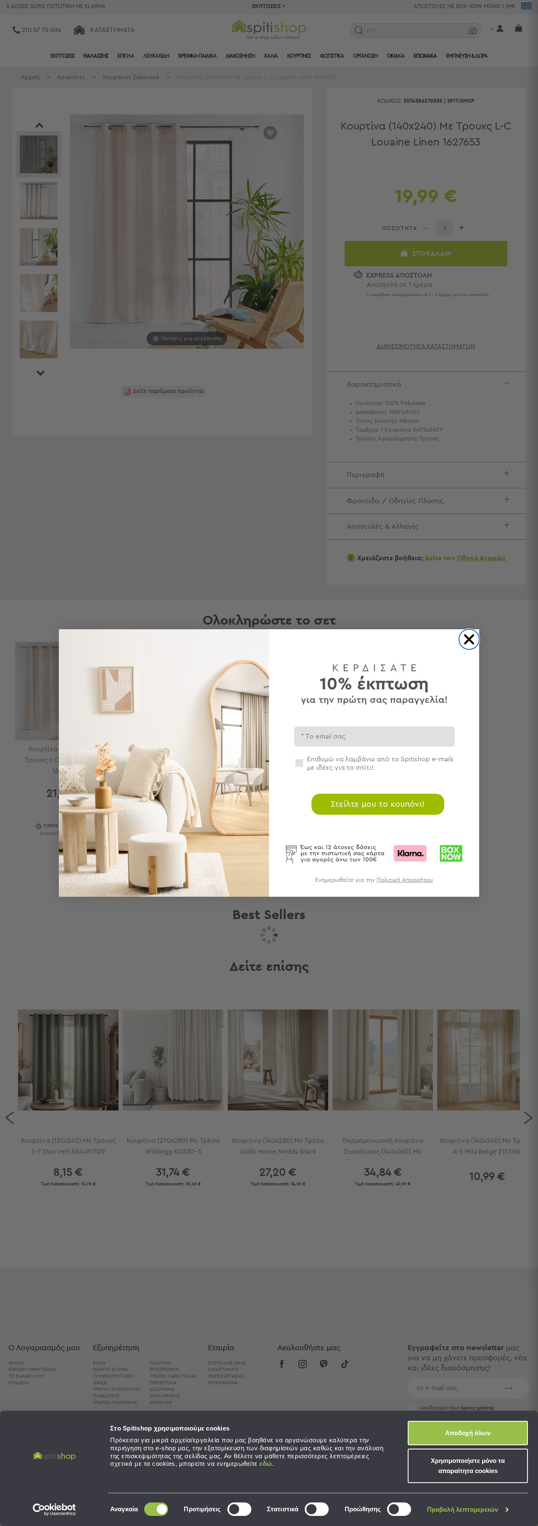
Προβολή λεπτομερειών (462, 1509)
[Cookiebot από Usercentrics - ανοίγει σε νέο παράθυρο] (54, 1509)
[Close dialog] (469, 639)
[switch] (239, 1509)
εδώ (265, 1463)
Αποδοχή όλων (468, 1432)
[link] (374, 884)
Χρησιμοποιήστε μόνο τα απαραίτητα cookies (468, 1465)
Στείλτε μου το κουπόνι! (378, 804)
